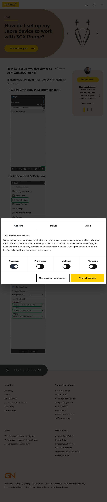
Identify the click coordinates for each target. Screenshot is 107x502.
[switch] (40, 266)
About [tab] (88, 226)
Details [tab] (53, 226)
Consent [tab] (18, 226)
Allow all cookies (87, 278)
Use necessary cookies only (53, 278)
